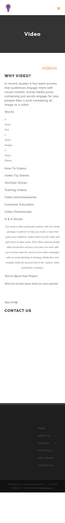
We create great (31, 68)
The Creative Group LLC (44, 488)
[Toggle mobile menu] (58, 8)
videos (49, 68)
